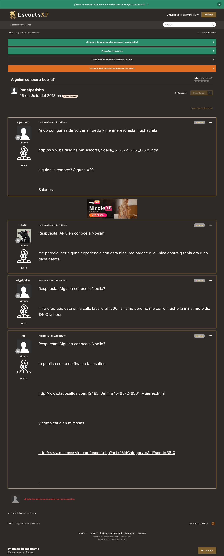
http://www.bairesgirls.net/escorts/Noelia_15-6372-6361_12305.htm (98, 150)
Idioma (82, 533)
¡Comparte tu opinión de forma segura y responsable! (112, 42)
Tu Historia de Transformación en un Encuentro (112, 68)
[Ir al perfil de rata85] (24, 236)
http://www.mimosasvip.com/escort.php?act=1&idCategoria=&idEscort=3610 (106, 452)
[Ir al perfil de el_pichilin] (24, 291)
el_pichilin (23, 280)
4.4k (24, 378)
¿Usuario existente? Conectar (182, 15)
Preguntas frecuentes (112, 51)
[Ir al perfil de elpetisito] (14, 90)
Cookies (142, 533)
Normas (29, 552)
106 (25, 165)
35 (24, 323)
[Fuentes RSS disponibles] (213, 523)
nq (23, 335)
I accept (208, 550)
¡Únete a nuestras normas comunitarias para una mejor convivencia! (109, 4)
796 (25, 268)
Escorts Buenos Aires (21, 24)
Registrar (208, 14)
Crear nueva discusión (202, 108)
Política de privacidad (111, 533)
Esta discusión (199, 24)
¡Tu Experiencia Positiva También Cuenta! (112, 59)
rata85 (23, 225)
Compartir (181, 93)
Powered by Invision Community (112, 539)
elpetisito (35, 90)
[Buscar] (212, 24)
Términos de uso (16, 552)
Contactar (130, 533)
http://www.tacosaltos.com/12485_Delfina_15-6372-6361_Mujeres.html (101, 393)
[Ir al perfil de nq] (24, 346)
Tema (93, 533)
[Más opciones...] (211, 122)
